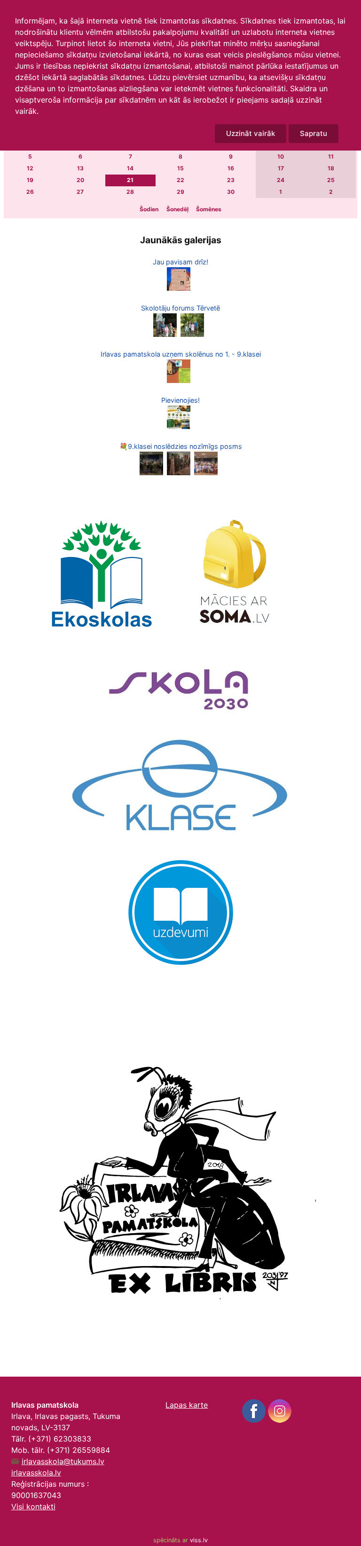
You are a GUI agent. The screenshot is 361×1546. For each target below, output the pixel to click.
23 (231, 179)
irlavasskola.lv (36, 1472)
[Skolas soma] (232, 574)
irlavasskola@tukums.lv (63, 1461)
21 (130, 179)
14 (130, 168)
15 (180, 168)
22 (180, 179)
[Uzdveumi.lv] (181, 911)
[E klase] (180, 787)
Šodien (149, 209)
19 (30, 179)
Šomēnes (208, 209)
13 (80, 168)
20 (80, 179)
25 (331, 179)
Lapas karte (186, 1405)
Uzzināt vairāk (250, 133)
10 (280, 156)
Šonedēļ (177, 209)
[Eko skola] (101, 574)
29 (180, 191)
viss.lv (199, 1540)
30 (231, 191)
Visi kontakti (33, 1506)
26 (30, 191)
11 (331, 156)
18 (331, 168)
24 (280, 179)
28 (130, 191)
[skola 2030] (180, 683)
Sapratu (313, 133)
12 (30, 168)
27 (80, 191)
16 (231, 168)
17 (281, 168)
